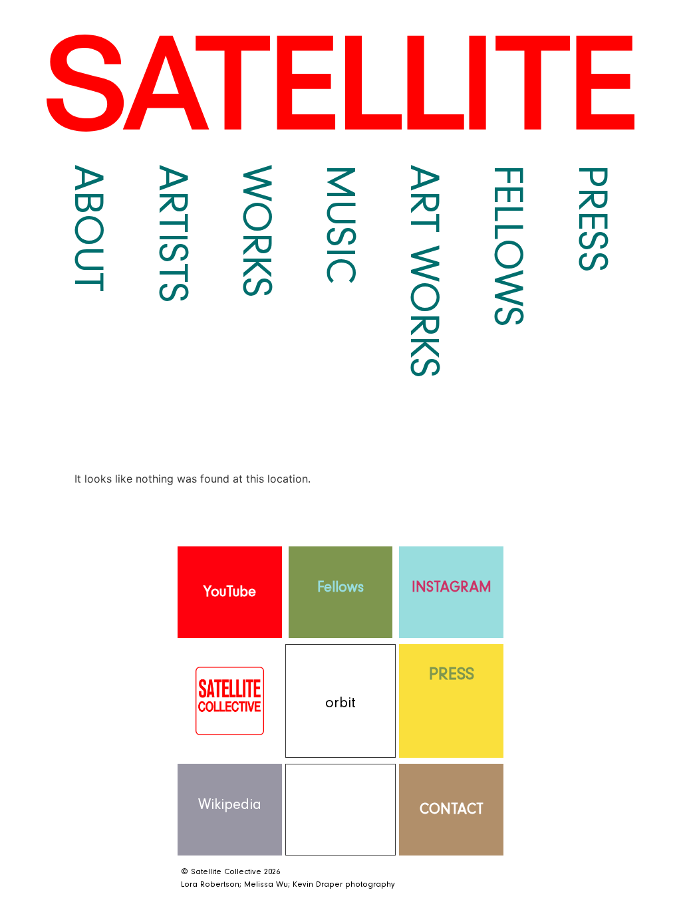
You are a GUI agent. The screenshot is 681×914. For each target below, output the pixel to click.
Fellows (508, 246)
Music (340, 224)
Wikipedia (229, 804)
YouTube (230, 592)
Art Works (424, 271)
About (88, 228)
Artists (173, 234)
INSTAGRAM (451, 587)
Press (592, 219)
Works (257, 231)
